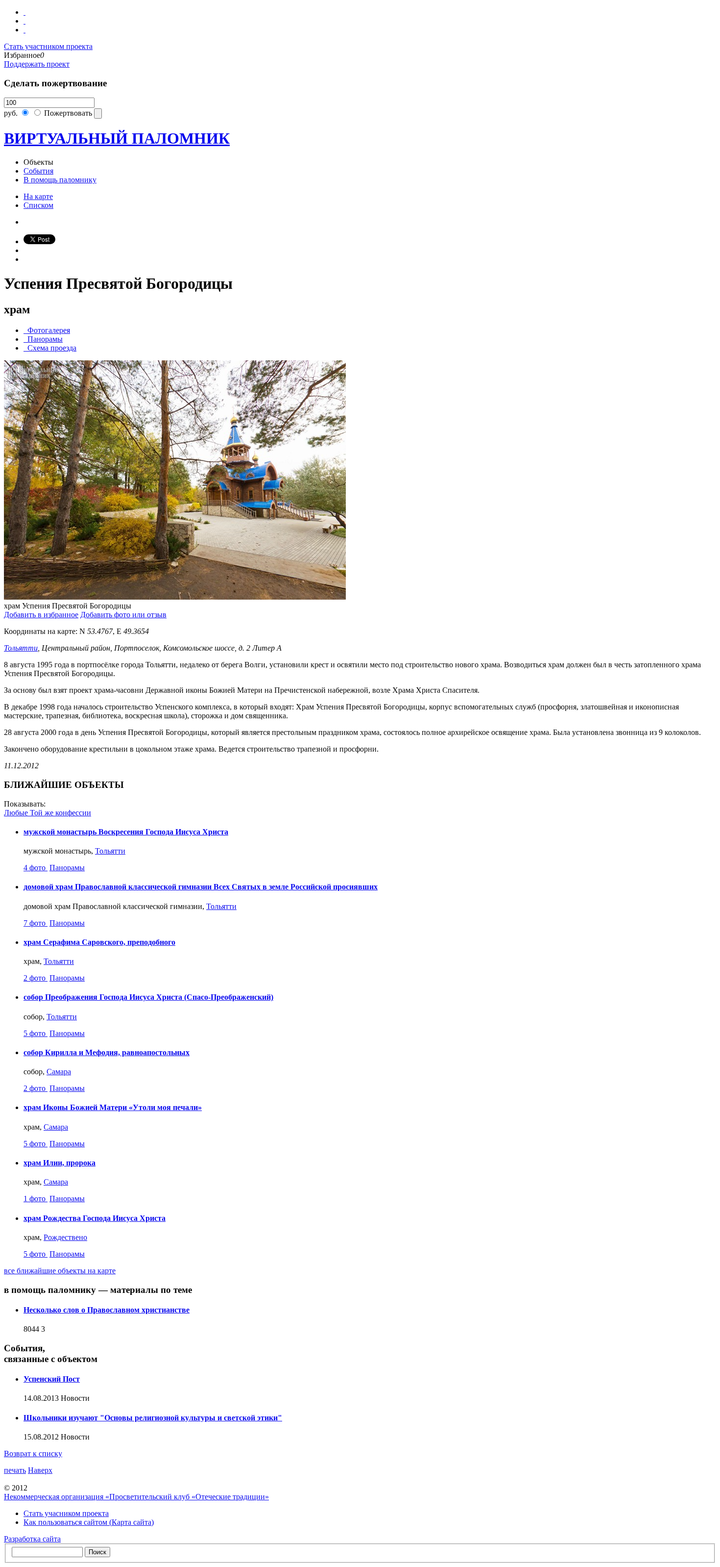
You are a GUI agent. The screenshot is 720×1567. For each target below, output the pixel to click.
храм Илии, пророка (60, 1163)
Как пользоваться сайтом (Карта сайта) (89, 1522)
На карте (38, 196)
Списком (38, 205)
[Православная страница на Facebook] (24, 21)
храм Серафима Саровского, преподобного (99, 942)
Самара (59, 1071)
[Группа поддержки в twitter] (24, 29)
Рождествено (65, 1237)
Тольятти (21, 648)
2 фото (36, 978)
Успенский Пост (52, 1379)
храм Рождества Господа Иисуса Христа (95, 1218)
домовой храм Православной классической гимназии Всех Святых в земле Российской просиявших (201, 887)
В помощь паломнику (60, 180)
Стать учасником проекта (66, 1513)
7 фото (36, 923)
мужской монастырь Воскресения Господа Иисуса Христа (126, 832)
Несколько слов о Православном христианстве (107, 1310)
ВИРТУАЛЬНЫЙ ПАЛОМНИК (117, 138)
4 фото (36, 867)
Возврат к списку (33, 1453)
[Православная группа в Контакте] (24, 12)
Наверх (40, 1470)
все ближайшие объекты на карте (60, 1270)
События (38, 171)
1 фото (36, 1198)
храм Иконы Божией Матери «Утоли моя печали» (113, 1107)
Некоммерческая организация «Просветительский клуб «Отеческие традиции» (136, 1496)
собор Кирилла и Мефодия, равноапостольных (107, 1052)
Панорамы (67, 867)
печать (15, 1470)
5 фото (36, 1033)
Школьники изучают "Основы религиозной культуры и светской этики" (153, 1418)
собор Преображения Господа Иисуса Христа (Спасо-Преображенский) (148, 997)
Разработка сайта (32, 1539)
